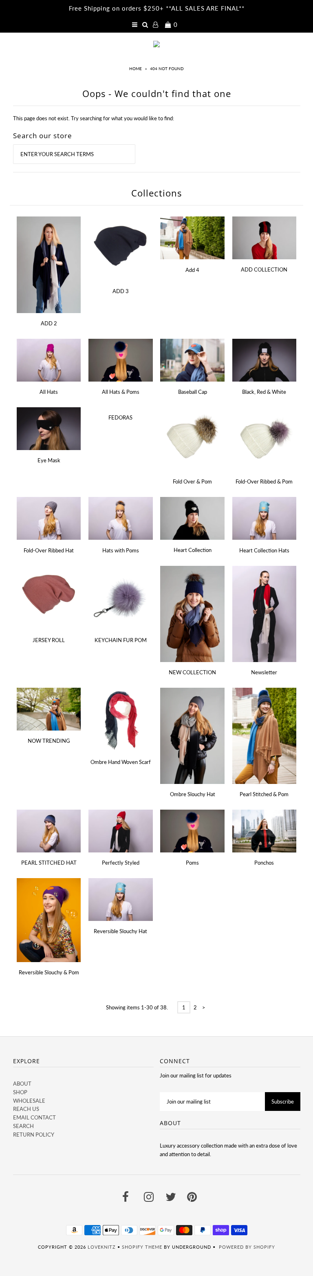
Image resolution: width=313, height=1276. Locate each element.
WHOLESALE (29, 1100)
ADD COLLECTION (264, 269)
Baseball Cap (192, 392)
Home (135, 68)
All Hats (49, 392)
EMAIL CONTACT (34, 1117)
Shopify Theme (142, 1247)
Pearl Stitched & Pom (264, 794)
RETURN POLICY (33, 1134)
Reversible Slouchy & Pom (49, 972)
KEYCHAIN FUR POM (121, 640)
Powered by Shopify (247, 1247)
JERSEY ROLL (49, 640)
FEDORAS (120, 417)
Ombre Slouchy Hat (192, 794)
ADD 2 (49, 323)
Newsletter (264, 672)
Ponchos (264, 862)
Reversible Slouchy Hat (120, 931)
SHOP (20, 1092)
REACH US (26, 1109)
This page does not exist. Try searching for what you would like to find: (93, 118)
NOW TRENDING (49, 740)
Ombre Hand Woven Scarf (120, 762)
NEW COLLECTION (192, 672)
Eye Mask (48, 460)
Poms (192, 862)
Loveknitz (102, 1247)
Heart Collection (193, 550)
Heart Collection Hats (264, 550)
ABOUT (22, 1083)
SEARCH (23, 1126)
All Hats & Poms (120, 392)
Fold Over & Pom (192, 481)
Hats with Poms (120, 550)
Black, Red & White (264, 392)
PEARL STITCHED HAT (49, 862)
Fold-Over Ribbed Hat (49, 550)
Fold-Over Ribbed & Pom (264, 481)
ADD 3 (120, 291)
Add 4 (192, 270)
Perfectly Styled (120, 862)
